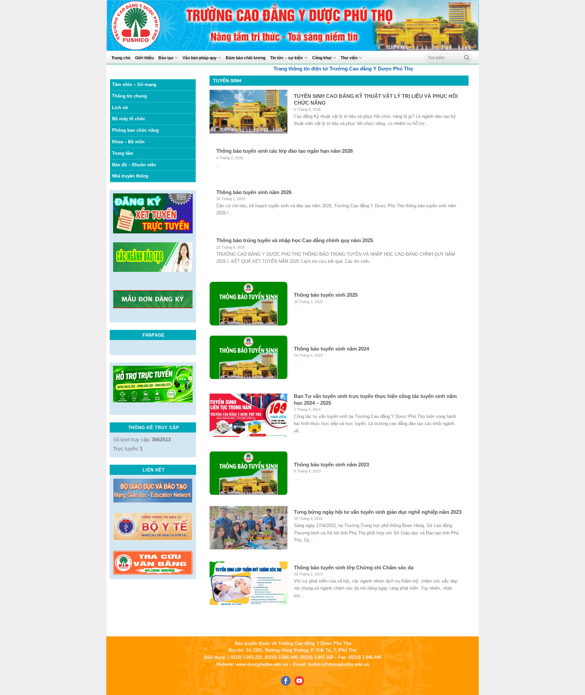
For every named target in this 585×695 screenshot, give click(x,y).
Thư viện (349, 58)
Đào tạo (165, 58)
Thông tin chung (129, 96)
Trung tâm (122, 153)
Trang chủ (120, 58)
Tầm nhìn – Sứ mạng (134, 84)
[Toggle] (193, 119)
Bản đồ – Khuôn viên (134, 164)
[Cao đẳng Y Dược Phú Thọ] (151, 25)
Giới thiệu (144, 58)
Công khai (321, 58)
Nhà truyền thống (130, 175)
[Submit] (466, 57)
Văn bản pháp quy (199, 58)
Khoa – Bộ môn (128, 141)
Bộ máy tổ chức (128, 118)
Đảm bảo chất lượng (245, 58)
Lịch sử (120, 107)
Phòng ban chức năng (135, 130)
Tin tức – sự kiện (286, 58)
